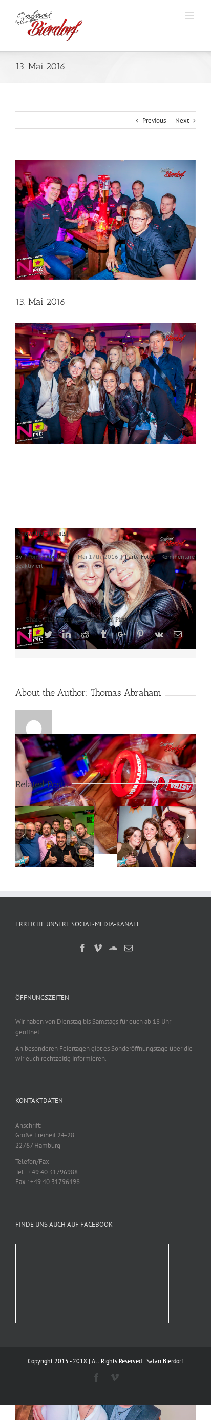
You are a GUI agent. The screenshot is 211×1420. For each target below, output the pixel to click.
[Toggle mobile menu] (190, 15)
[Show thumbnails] (41, 533)
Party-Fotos (140, 556)
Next (182, 120)
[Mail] (128, 948)
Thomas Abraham (47, 556)
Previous (154, 120)
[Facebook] (82, 948)
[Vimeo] (98, 948)
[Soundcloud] (113, 948)
